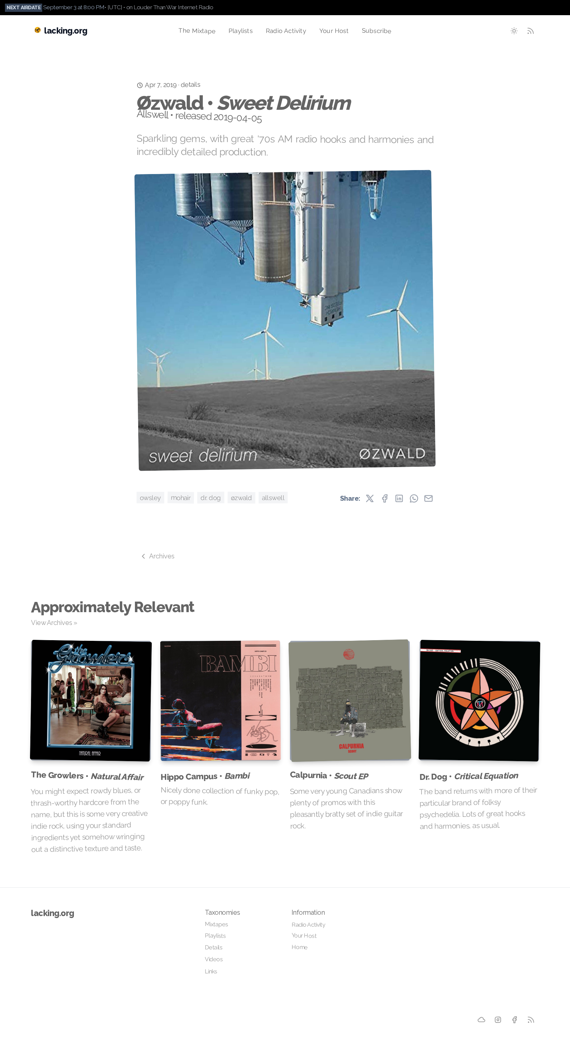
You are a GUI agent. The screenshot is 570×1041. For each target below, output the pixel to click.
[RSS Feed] (530, 30)
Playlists (241, 30)
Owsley (150, 497)
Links (211, 971)
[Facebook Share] (385, 498)
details (190, 84)
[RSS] (530, 1019)
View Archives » (54, 623)
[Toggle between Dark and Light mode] (514, 30)
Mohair (181, 497)
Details (214, 947)
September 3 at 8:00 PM (74, 7)
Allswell (273, 497)
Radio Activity (286, 30)
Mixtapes (216, 924)
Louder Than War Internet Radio (173, 7)
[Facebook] (514, 1019)
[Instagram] (498, 1019)
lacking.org (52, 913)
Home (300, 946)
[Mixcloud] (481, 1019)
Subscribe (377, 30)
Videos (214, 959)
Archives (161, 556)
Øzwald (241, 497)
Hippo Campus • (204, 776)
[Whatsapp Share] (414, 498)
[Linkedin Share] (399, 498)
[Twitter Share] (370, 498)
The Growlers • (87, 775)
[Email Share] (428, 498)
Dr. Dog (211, 497)
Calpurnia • (329, 775)
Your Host (334, 30)
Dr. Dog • (468, 776)
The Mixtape (197, 30)
